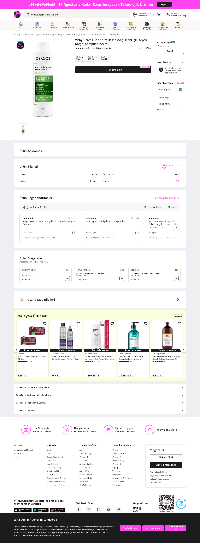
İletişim (16, 457)
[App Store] (23, 510)
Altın (81, 450)
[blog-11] (140, 510)
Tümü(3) (180, 83)
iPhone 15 (116, 450)
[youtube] (109, 511)
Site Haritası (51, 474)
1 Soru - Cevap (163, 46)
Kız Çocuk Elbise (119, 453)
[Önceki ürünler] (16, 349)
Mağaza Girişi (166, 457)
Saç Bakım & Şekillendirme (61, 34)
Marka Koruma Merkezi (23, 450)
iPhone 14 (84, 457)
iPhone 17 (116, 457)
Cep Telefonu (85, 485)
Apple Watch (85, 471)
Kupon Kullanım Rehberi (56, 478)
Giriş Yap (182, 15)
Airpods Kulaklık (86, 464)
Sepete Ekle (115, 70)
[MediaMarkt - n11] (100, 4)
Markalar (17, 453)
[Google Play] (41, 510)
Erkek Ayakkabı (86, 478)
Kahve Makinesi (118, 481)
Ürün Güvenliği (53, 471)
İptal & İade (51, 460)
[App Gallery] (57, 510)
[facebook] (79, 511)
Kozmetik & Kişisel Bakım (36, 34)
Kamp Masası (117, 485)
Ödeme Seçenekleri (55, 457)
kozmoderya (164, 42)
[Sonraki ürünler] (183, 349)
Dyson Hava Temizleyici (122, 478)
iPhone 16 (116, 464)
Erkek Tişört (84, 481)
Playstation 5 (85, 467)
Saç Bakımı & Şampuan (86, 34)
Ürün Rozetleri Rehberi (56, 481)
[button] (158, 109)
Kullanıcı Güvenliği (54, 467)
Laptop (115, 467)
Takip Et (170, 51)
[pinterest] (119, 511)
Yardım (50, 453)
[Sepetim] (158, 14)
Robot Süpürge (86, 453)
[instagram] (99, 511)
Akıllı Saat (83, 460)
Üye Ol (174, 15)
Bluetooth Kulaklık (87, 474)
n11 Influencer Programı (56, 485)
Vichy (178, 181)
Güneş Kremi (117, 474)
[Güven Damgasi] (181, 504)
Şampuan (103, 34)
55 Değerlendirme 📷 (102, 48)
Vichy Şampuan (117, 34)
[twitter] (89, 511)
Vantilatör (116, 471)
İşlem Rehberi (52, 464)
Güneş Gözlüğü (118, 460)
